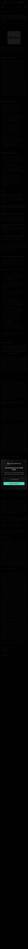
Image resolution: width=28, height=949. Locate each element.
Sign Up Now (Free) (14, 483)
